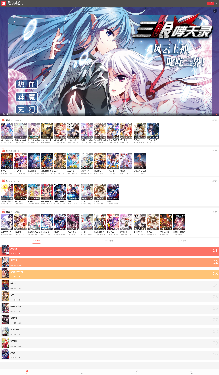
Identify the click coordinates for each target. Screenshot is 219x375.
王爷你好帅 (71, 140)
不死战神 (110, 171)
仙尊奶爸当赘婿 (113, 140)
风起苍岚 (13, 260)
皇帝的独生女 (99, 232)
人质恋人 (137, 140)
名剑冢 (122, 171)
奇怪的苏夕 (45, 232)
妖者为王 (17, 171)
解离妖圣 (123, 232)
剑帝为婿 (97, 171)
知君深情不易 (6, 232)
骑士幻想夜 (71, 232)
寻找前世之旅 (15, 306)
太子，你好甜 (46, 140)
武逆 (69, 201)
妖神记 (3, 171)
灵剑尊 (109, 201)
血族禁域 (13, 318)
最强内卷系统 (46, 201)
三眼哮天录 (85, 171)
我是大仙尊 (32, 171)
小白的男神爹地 (34, 140)
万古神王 (70, 171)
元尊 (56, 171)
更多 (215, 120)
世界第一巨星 (152, 140)
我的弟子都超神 (7, 201)
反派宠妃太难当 (20, 140)
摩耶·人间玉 (19, 201)
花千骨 (83, 201)
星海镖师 (31, 201)
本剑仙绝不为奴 (60, 201)
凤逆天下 (13, 249)
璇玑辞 (96, 201)
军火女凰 (123, 140)
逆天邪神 (13, 341)
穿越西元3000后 (16, 272)
